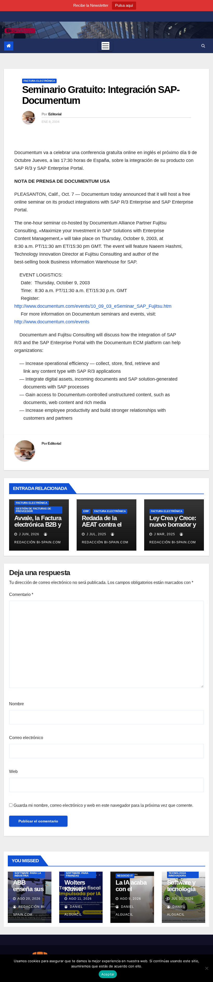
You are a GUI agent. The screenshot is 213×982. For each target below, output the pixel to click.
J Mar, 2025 (164, 534)
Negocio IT (125, 875)
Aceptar (108, 974)
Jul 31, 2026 (182, 899)
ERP (86, 511)
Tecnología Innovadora (177, 874)
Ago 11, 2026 (80, 899)
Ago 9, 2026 (130, 899)
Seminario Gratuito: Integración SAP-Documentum (100, 95)
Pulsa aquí (124, 5)
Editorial (55, 114)
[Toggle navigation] (105, 46)
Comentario (21, 594)
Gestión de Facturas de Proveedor (33, 510)
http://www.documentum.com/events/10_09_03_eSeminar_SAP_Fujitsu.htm (92, 306)
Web (13, 771)
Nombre (16, 704)
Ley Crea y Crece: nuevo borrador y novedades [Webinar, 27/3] (172, 527)
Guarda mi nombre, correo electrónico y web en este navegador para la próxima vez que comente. (103, 805)
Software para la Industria (28, 874)
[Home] (8, 46)
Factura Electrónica (39, 80)
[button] (203, 46)
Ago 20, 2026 (29, 899)
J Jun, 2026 (28, 534)
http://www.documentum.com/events (51, 321)
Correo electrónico (26, 737)
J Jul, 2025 (95, 534)
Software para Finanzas (77, 874)
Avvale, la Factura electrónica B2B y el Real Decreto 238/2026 (37, 527)
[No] (206, 968)
